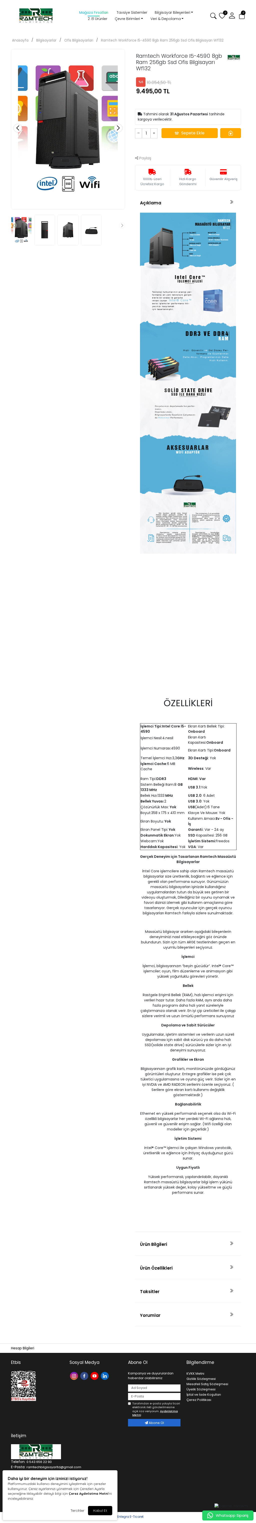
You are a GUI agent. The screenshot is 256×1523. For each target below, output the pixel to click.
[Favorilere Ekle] (230, 133)
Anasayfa (20, 40)
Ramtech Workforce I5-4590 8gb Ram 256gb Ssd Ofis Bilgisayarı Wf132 (162, 40)
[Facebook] (85, 1375)
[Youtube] (95, 1375)
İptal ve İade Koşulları (203, 1394)
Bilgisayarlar (46, 40)
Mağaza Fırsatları (93, 12)
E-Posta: (18, 1466)
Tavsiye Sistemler (132, 12)
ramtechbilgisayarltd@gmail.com (53, 1467)
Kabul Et (100, 1510)
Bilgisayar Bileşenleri (172, 12)
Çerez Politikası (198, 1399)
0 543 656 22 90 (39, 1461)
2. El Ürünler (97, 18)
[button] (232, 16)
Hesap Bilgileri (22, 1348)
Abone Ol (156, 1422)
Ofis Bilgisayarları (78, 40)
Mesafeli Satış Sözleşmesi (207, 1384)
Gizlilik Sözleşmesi (201, 1378)
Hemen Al (188, 146)
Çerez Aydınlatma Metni (88, 1493)
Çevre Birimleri (127, 18)
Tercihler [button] (77, 1510)
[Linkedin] (105, 1375)
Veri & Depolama (165, 18)
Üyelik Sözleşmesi (201, 1389)
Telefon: (18, 1461)
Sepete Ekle (192, 133)
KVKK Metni (195, 1373)
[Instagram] (75, 1375)
